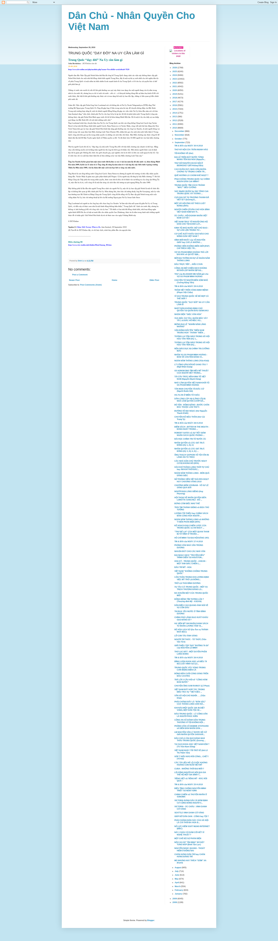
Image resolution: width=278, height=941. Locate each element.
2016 (174, 105)
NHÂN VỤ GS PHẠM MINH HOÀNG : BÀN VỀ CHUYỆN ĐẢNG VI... (190, 356)
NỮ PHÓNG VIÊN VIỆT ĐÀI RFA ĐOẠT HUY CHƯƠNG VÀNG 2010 (191, 480)
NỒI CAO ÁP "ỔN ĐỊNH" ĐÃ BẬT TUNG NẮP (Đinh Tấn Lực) (189, 843)
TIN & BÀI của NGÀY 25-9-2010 (188, 784)
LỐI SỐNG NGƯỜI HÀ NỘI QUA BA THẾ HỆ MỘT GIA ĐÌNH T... (190, 773)
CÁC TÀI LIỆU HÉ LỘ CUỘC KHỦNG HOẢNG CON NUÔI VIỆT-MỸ (190, 763)
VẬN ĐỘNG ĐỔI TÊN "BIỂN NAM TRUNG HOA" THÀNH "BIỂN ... (189, 331)
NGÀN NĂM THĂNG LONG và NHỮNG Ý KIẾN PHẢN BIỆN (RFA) (191, 520)
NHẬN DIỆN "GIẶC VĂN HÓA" (188, 314)
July (177, 871)
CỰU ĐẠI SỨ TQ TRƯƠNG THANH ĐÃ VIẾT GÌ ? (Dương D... (191, 198)
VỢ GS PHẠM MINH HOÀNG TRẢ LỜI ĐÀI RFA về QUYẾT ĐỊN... (191, 253)
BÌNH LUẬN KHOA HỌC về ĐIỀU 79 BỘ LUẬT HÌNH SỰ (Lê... (190, 662)
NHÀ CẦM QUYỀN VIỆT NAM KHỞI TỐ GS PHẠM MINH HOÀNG (191, 384)
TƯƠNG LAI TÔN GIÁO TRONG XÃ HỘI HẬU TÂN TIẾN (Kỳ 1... (191, 337)
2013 (174, 116)
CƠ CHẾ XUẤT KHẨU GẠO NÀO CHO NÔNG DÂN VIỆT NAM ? (191, 235)
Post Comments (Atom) (91, 285)
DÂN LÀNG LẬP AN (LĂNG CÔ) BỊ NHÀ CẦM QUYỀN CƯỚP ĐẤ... (189, 400)
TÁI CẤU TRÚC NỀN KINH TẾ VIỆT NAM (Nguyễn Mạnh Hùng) (190, 377)
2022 (174, 83)
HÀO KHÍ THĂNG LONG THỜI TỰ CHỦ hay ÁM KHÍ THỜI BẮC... (191, 468)
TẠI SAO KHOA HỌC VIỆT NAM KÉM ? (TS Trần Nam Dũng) (191, 745)
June (177, 875)
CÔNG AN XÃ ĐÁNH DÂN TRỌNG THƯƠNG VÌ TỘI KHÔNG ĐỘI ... (189, 721)
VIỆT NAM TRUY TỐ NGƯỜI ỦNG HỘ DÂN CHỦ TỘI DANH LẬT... (191, 223)
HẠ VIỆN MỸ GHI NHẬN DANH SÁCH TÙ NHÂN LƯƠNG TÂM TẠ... (191, 624)
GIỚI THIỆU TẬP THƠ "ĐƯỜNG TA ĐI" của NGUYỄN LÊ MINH (191, 646)
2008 (174, 902)
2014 (174, 113)
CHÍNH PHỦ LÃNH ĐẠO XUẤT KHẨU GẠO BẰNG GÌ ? (191, 618)
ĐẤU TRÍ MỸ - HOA (183, 567)
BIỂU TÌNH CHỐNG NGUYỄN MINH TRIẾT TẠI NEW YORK (190, 789)
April (177, 882)
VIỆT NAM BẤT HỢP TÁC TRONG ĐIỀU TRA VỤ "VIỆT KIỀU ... (189, 690)
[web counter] (178, 48)
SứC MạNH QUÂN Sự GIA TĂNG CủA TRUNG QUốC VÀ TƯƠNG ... (191, 192)
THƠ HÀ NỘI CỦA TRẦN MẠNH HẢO (191, 149)
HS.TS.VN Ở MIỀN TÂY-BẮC (187, 395)
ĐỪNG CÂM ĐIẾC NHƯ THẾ (187, 503)
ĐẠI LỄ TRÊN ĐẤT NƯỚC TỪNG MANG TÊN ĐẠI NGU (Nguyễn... (189, 158)
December (180, 131)
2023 (174, 79)
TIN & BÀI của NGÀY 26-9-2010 (188, 657)
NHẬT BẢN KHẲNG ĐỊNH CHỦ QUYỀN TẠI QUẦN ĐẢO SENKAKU (191, 309)
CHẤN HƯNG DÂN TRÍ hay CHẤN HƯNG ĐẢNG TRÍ (189, 855)
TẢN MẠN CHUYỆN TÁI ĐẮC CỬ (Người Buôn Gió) (189, 390)
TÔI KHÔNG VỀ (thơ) (183, 153)
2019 (174, 94)
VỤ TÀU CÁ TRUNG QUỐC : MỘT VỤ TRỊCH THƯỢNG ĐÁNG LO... (191, 588)
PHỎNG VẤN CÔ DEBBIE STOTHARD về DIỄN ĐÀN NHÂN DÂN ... (191, 727)
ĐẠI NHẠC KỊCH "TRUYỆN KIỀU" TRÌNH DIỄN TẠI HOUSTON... (189, 556)
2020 (174, 90)
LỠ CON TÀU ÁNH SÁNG (185, 636)
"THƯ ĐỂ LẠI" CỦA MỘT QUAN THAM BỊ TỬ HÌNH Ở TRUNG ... (191, 533)
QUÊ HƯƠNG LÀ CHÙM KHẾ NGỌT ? (191, 175)
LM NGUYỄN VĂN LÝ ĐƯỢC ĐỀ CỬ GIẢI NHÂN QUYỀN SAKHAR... (190, 733)
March (178, 886)
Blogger (150, 920)
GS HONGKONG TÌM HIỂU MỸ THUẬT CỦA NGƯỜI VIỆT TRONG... (191, 372)
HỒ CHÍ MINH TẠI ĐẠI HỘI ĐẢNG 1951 (191, 538)
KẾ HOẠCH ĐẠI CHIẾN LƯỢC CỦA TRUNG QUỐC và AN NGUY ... (190, 526)
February (179, 890)
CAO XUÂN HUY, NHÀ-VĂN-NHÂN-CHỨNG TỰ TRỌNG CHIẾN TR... (190, 170)
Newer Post (74, 280)
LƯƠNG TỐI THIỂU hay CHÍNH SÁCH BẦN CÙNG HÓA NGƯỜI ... (191, 514)
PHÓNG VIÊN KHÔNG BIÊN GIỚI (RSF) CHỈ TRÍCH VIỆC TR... (191, 247)
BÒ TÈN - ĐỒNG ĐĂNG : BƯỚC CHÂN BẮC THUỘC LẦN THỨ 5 (191, 406)
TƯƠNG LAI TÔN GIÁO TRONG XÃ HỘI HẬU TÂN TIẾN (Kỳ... (191, 343)
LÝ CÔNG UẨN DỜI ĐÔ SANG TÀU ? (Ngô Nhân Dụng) (191, 365)
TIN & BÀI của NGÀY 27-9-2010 (188, 541)
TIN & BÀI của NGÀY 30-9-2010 (188, 146)
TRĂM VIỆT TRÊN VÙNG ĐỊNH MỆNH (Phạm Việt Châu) (191, 291)
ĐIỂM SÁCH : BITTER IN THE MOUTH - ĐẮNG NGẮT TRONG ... (191, 428)
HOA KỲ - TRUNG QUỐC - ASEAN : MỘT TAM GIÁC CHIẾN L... (190, 562)
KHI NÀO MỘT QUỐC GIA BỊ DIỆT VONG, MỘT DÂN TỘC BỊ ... (189, 709)
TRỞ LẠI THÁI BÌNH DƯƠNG (187, 583)
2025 (174, 71)
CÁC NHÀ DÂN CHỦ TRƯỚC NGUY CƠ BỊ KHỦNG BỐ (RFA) (190, 462)
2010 (174, 128)
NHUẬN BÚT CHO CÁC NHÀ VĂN (189, 551)
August (178, 867)
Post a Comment (80, 275)
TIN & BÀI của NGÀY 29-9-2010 (188, 286)
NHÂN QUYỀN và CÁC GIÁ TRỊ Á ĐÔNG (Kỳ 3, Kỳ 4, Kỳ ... (189, 450)
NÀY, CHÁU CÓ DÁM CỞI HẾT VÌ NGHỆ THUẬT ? (189, 833)
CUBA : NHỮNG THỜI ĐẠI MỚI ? (189, 769)
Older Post (154, 280)
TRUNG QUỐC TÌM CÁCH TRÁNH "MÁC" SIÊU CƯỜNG (189, 186)
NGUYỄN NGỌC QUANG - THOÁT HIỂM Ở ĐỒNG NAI (189, 849)
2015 (174, 109)
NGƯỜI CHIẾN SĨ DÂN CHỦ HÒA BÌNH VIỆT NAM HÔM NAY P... (192, 210)
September (180, 142)
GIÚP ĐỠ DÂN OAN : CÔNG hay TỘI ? (191, 816)
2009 (174, 899)
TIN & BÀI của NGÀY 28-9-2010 (188, 423)
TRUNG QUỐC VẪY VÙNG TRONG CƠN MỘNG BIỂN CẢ (190, 668)
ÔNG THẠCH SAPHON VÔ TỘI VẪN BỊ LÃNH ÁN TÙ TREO (191, 456)
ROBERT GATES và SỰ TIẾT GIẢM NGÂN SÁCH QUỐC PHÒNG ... (190, 434)
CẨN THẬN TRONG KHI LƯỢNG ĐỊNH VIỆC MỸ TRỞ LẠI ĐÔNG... (191, 578)
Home (114, 280)
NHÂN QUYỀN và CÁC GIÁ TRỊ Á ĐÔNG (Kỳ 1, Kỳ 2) (189, 444)
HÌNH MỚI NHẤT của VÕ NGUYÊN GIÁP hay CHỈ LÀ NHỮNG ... (189, 241)
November (180, 135)
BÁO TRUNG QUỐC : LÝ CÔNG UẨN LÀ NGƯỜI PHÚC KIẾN (191, 715)
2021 (174, 86)
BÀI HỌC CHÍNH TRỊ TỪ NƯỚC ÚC (190, 439)
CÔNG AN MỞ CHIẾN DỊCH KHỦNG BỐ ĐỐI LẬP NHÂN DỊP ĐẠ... (190, 269)
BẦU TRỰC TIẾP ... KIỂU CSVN (188, 264)
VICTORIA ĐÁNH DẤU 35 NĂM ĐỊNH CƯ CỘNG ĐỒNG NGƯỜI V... (191, 801)
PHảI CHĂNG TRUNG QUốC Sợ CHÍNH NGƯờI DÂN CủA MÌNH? (192, 180)
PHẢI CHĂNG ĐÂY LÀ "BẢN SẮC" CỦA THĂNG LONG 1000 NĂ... (190, 703)
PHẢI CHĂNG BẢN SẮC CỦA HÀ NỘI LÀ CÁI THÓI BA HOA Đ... (191, 821)
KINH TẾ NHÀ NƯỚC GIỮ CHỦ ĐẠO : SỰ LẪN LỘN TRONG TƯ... (191, 229)
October (179, 139)
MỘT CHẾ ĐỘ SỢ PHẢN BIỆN (187, 838)
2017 (174, 101)
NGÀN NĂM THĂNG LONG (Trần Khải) (191, 361)
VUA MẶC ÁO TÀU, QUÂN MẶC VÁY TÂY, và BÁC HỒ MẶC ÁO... (191, 319)
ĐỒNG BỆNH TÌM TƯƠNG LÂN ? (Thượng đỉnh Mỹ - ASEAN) (189, 600)
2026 (174, 68)
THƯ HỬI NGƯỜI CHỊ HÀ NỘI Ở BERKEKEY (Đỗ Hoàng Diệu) (188, 164)
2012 (174, 120)
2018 (174, 98)
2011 (174, 124)
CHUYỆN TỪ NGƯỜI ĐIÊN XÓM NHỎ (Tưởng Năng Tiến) (191, 281)
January (179, 894)
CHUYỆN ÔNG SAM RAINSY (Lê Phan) (191, 686)
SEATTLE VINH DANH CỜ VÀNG (189, 813)
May (177, 879)
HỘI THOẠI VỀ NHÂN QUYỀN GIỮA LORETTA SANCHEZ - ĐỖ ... (190, 498)
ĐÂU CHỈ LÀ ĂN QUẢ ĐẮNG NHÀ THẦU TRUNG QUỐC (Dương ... (190, 739)
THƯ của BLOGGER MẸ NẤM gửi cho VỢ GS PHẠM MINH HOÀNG (191, 275)
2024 (174, 75)
